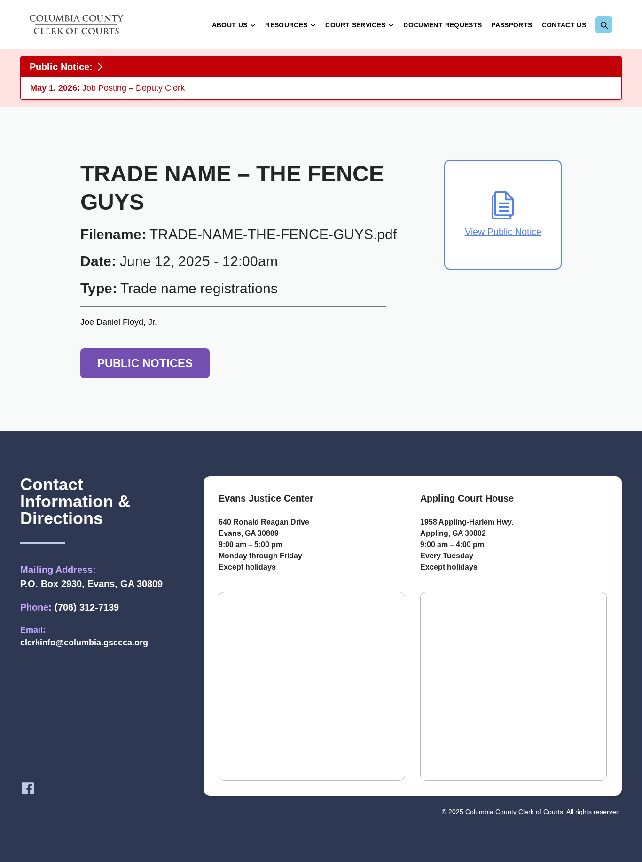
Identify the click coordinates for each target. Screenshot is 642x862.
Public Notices (145, 363)
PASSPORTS (511, 25)
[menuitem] (234, 25)
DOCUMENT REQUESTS (442, 25)
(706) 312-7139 (87, 607)
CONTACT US (564, 25)
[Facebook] (27, 788)
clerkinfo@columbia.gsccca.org (84, 642)
